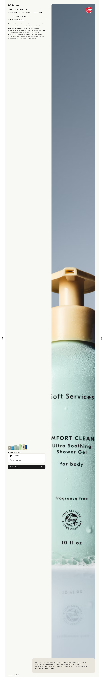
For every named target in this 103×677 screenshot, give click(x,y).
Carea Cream (17, 460)
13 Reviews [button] (20, 20)
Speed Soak (16, 455)
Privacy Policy (49, 668)
